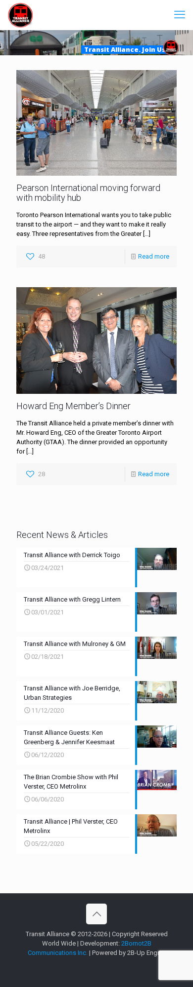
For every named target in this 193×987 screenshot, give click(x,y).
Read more (153, 256)
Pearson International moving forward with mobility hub (88, 193)
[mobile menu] (179, 14)
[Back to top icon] (96, 914)
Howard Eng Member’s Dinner (73, 406)
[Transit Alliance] (20, 14)
